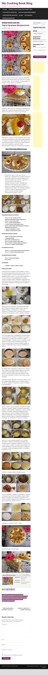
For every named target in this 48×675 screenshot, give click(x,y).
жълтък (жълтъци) (18, 596)
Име (3, 639)
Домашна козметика (9, 18)
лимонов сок (7, 597)
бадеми (6, 594)
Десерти (14, 22)
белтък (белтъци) (11, 594)
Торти (18, 22)
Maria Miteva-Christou (6, 28)
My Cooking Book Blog (17, 3)
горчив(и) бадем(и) (9, 596)
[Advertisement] (39, 67)
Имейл (4, 644)
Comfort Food (4, 22)
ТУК (3, 549)
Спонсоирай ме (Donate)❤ (10, 15)
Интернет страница (7, 649)
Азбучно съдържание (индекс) (27, 12)
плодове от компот (19, 597)
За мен (21, 15)
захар (24, 596)
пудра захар (7, 599)
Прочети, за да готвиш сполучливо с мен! (20, 9)
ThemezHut (44, 667)
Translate (43, 24)
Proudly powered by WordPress (33, 666)
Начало (5, 9)
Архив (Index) (10, 22)
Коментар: (5, 624)
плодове (13, 597)
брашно (17, 594)
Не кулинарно (28, 15)
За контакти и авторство (10, 12)
